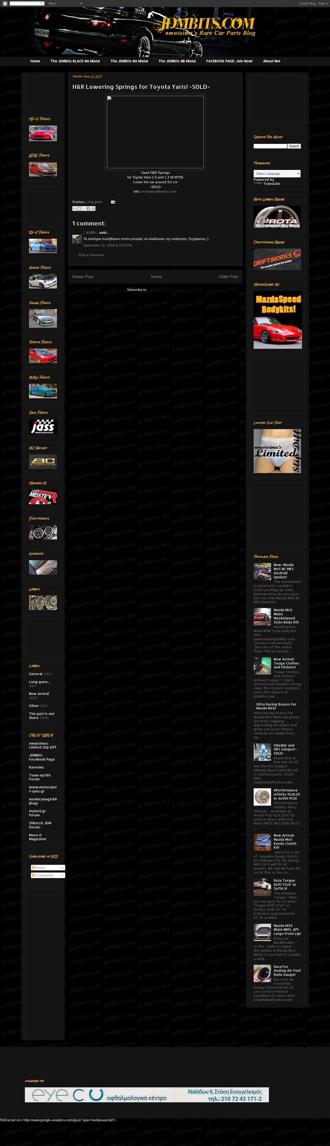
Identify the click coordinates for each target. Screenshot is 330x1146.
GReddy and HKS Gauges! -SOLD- (286, 749)
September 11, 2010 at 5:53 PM (107, 245)
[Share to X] (83, 208)
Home (35, 61)
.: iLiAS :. (90, 232)
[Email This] (74, 208)
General (36, 674)
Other (34, 706)
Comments (44, 875)
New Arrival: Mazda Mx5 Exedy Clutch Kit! (285, 841)
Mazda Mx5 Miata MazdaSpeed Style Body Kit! (286, 616)
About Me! (271, 61)
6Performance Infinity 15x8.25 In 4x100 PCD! (287, 794)
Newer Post (82, 276)
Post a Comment (91, 255)
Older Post (228, 276)
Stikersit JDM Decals (40, 825)
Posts (40, 868)
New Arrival (39, 694)
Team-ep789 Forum (39, 777)
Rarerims (36, 767)
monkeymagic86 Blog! (43, 801)
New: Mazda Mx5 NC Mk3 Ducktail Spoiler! (284, 571)
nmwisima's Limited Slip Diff (43, 745)
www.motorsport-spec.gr (43, 789)
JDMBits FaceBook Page (42, 757)
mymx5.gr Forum (37, 813)
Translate (271, 184)
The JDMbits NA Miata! (129, 61)
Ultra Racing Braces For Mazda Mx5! (276, 706)
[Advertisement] (44, 90)
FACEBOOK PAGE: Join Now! (229, 61)
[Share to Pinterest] (93, 208)
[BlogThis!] (79, 208)
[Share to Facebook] (88, 208)
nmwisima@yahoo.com (159, 191)
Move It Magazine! (37, 837)
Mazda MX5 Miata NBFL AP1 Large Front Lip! (287, 929)
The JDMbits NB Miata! (177, 61)
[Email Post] (112, 202)
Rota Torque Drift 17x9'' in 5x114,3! (285, 884)
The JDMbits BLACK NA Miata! (75, 61)
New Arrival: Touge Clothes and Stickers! (286, 663)
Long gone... (95, 202)
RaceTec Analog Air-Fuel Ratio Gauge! (287, 970)
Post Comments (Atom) (166, 290)
